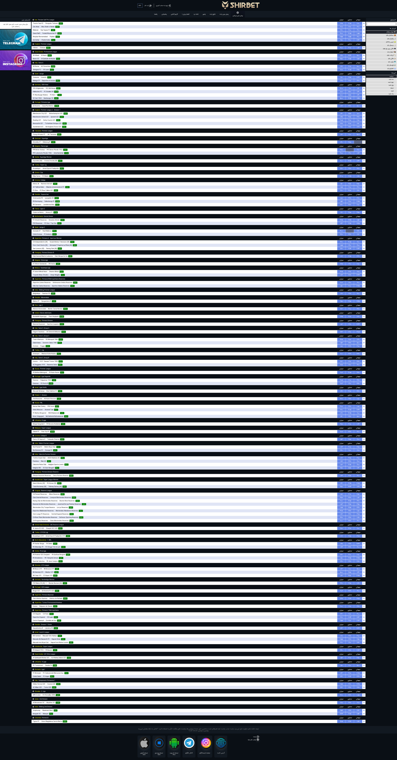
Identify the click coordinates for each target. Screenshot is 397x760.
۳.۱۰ (358, 27)
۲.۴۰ (358, 231)
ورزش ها (392, 28)
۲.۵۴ (341, 710)
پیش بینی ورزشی (238, 15)
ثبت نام (147, 5)
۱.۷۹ (358, 583)
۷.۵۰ (341, 468)
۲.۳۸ (341, 81)
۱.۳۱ (358, 92)
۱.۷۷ (341, 458)
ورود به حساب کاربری (162, 5)
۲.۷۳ (349, 248)
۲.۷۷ (349, 598)
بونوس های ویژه (252, 740)
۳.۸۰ (341, 48)
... (358, 142)
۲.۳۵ (358, 684)
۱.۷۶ (341, 461)
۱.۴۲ (341, 483)
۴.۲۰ (358, 391)
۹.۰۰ (358, 413)
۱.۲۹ (341, 413)
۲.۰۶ (341, 372)
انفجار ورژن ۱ (185, 14)
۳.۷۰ (358, 198)
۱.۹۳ (358, 153)
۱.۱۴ (341, 134)
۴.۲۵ (349, 176)
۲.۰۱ (358, 150)
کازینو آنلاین (174, 14)
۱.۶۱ (341, 416)
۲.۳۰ (341, 205)
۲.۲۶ (358, 642)
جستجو (393, 20)
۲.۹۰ (358, 23)
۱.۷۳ (341, 275)
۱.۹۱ (341, 212)
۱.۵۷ (358, 59)
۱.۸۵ (358, 33)
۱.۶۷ (341, 66)
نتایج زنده (213, 14)
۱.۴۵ (358, 98)
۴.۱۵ (350, 59)
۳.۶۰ (358, 117)
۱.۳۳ (358, 161)
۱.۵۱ (341, 184)
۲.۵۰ (341, 40)
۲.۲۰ (341, 30)
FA (140, 5)
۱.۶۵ (341, 117)
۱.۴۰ (341, 142)
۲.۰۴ (341, 383)
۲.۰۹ (341, 282)
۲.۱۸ (341, 27)
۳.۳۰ (358, 256)
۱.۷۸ (358, 517)
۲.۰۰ (341, 521)
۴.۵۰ (341, 59)
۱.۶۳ (341, 223)
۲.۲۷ (358, 127)
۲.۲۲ (341, 332)
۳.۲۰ (358, 81)
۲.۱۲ (358, 123)
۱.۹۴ (341, 514)
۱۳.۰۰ (341, 176)
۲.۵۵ (341, 37)
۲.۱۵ (341, 365)
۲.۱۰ (341, 190)
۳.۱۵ (349, 256)
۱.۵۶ (341, 201)
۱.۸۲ (341, 324)
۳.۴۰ (349, 106)
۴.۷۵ (349, 98)
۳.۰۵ (349, 23)
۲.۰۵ (341, 120)
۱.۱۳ (341, 569)
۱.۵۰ (341, 558)
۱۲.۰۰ (341, 88)
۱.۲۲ (341, 113)
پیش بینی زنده (224, 14)
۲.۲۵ (341, 23)
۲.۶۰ (358, 190)
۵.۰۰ (358, 55)
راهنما (155, 14)
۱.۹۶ (358, 721)
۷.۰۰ (350, 88)
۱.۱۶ (358, 88)
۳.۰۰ (350, 30)
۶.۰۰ (350, 134)
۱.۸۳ (358, 48)
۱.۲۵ (358, 176)
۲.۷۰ (358, 561)
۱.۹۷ (341, 256)
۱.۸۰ (341, 77)
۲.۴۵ (358, 301)
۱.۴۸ (341, 55)
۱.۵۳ (341, 439)
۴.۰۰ (341, 33)
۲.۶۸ (341, 123)
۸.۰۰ (341, 92)
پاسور (204, 14)
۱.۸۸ (341, 198)
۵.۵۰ (349, 95)
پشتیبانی (164, 14)
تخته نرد (196, 14)
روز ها (393, 73)
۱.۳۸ (358, 486)
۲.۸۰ (358, 120)
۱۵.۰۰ (358, 134)
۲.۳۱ (341, 555)
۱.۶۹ (341, 391)
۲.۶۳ (358, 40)
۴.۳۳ (349, 55)
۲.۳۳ (358, 410)
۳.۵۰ (358, 70)
